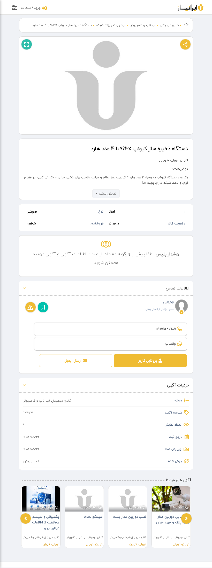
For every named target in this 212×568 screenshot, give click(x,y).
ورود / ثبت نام (31, 8)
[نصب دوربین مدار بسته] (127, 499)
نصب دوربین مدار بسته (129, 517)
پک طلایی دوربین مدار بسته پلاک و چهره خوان (173, 519)
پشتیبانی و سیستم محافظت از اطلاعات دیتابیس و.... (45, 522)
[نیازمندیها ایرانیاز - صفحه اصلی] (191, 7)
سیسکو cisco (93, 517)
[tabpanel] (41, 517)
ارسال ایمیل (72, 360)
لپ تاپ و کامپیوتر (143, 25)
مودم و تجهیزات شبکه (111, 25)
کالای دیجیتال (170, 25)
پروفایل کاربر (148, 360)
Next (186, 518)
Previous (25, 518)
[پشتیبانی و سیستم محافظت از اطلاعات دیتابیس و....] (40, 499)
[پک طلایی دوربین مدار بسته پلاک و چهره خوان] (171, 499)
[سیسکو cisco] (84, 499)
